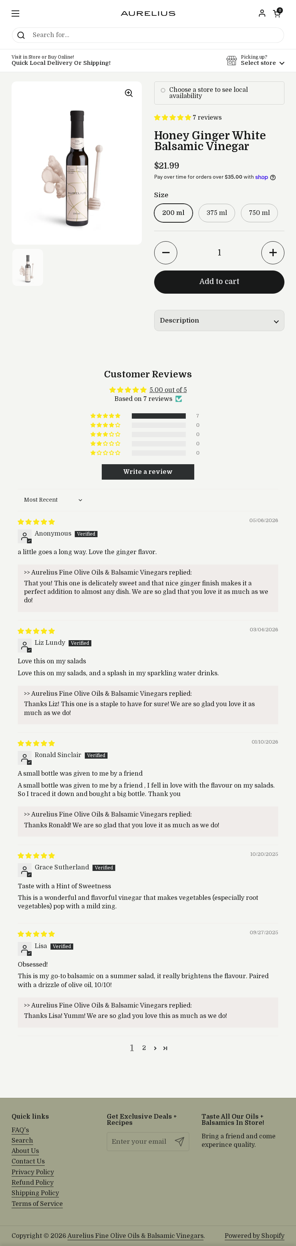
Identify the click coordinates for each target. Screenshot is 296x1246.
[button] (276, 13)
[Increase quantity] (272, 252)
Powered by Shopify (254, 1235)
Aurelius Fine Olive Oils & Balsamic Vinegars (135, 1235)
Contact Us (28, 1161)
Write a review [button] (148, 471)
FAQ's (20, 1130)
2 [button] (144, 1048)
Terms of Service (37, 1203)
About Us (25, 1151)
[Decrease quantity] (165, 252)
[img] (36, 522)
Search (22, 1140)
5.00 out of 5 (168, 390)
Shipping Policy (35, 1193)
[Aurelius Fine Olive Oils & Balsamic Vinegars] (148, 13)
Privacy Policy (33, 1172)
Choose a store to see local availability (208, 93)
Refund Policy (33, 1182)
